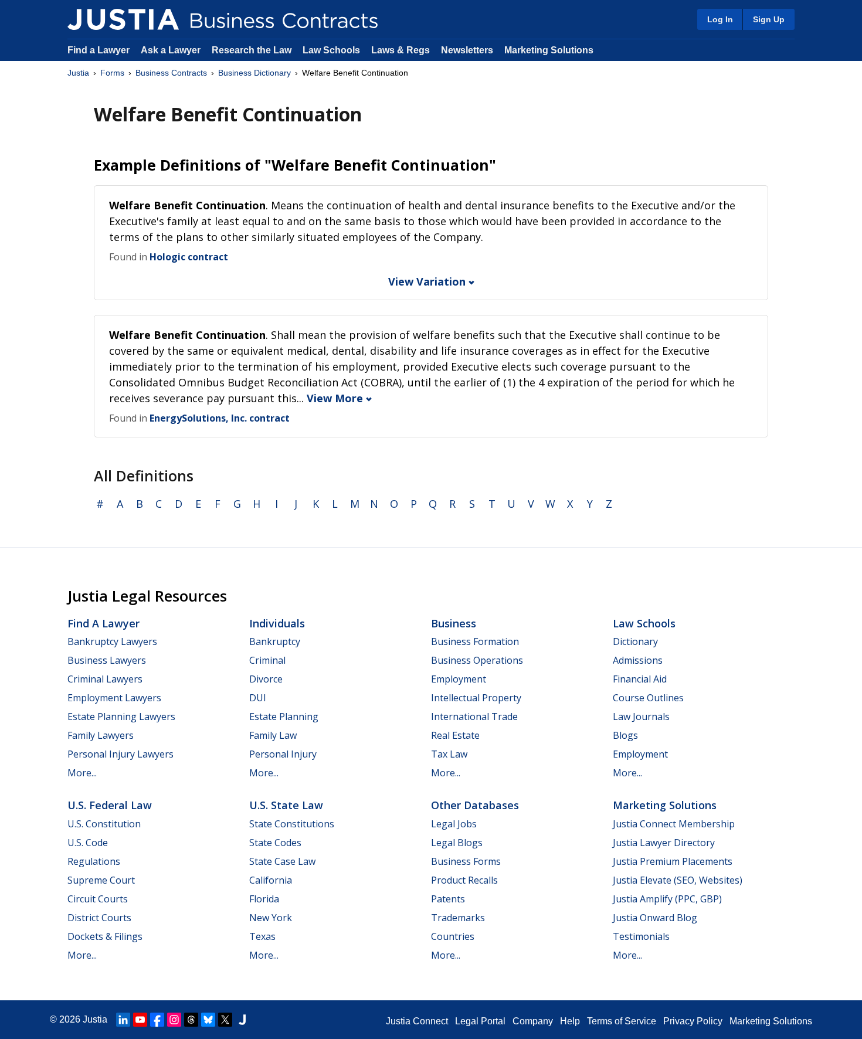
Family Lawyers (100, 735)
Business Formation (475, 641)
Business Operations (477, 660)
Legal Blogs (457, 842)
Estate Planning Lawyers (121, 716)
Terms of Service (621, 1021)
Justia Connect (417, 1021)
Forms (112, 72)
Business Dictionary (254, 72)
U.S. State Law (286, 805)
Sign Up (769, 19)
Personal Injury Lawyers (120, 754)
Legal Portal (480, 1021)
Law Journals (641, 716)
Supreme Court (101, 880)
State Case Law (282, 861)
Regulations (93, 861)
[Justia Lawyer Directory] (242, 1020)
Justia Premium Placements (672, 861)
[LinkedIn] (123, 1020)
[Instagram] (174, 1020)
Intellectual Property (476, 697)
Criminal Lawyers (104, 679)
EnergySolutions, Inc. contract (220, 418)
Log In (720, 19)
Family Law (273, 735)
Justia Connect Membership (674, 823)
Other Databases (475, 805)
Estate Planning (283, 716)
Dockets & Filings (104, 936)
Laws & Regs (400, 50)
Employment (458, 679)
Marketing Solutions (548, 50)
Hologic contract (189, 256)
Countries (452, 936)
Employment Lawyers (114, 697)
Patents (448, 898)
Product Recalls (464, 880)
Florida (264, 898)
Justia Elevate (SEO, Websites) (677, 880)
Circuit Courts (97, 898)
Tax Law (449, 754)
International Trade (474, 716)
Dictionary (635, 641)
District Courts (99, 917)
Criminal (267, 660)
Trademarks (458, 917)
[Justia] (123, 19)
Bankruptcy (274, 641)
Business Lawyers (106, 660)
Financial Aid (640, 679)
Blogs (625, 735)
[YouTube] (140, 1020)
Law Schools (331, 50)
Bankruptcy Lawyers (112, 641)
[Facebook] (157, 1020)
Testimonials (641, 936)
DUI (257, 697)
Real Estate (455, 735)
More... (82, 772)
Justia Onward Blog (655, 917)
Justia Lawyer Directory (664, 842)
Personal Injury (283, 754)
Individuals (277, 623)
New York (270, 917)
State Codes (275, 842)
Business (453, 623)
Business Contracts (171, 72)
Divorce (266, 679)
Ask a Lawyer (172, 50)
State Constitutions (291, 823)
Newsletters (467, 50)
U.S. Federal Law (109, 805)
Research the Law (251, 50)
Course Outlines (648, 697)
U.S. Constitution (104, 823)
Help (570, 1021)
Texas (262, 936)
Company (533, 1021)
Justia (78, 72)
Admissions (638, 660)
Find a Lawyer (98, 50)
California (270, 880)
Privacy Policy (692, 1021)
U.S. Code (87, 842)
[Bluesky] (208, 1020)
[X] (225, 1020)
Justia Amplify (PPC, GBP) (667, 898)
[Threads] (191, 1020)
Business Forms (466, 861)
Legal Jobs (454, 823)
